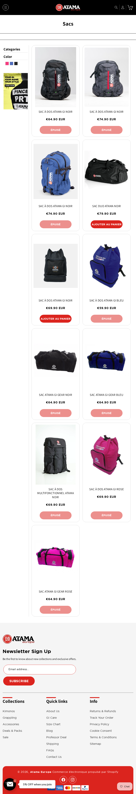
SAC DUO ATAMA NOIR (106, 206)
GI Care (51, 717)
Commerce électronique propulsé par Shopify (85, 771)
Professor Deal (56, 737)
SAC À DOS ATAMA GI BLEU (106, 300)
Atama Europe (41, 772)
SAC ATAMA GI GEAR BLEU (106, 395)
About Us (53, 711)
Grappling (10, 717)
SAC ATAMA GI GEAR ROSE (55, 591)
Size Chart (53, 724)
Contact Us (54, 756)
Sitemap (95, 743)
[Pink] (7, 64)
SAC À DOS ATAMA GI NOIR (56, 112)
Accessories (11, 724)
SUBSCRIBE (19, 681)
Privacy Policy (99, 724)
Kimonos (9, 711)
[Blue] (11, 64)
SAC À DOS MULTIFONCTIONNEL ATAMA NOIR (55, 493)
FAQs (50, 750)
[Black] (16, 64)
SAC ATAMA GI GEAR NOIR (55, 395)
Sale (5, 737)
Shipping (52, 743)
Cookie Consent (101, 730)
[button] (6, 7)
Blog (49, 730)
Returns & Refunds (103, 711)
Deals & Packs (12, 730)
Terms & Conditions (103, 737)
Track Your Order (101, 717)
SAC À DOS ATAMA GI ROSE (106, 489)
